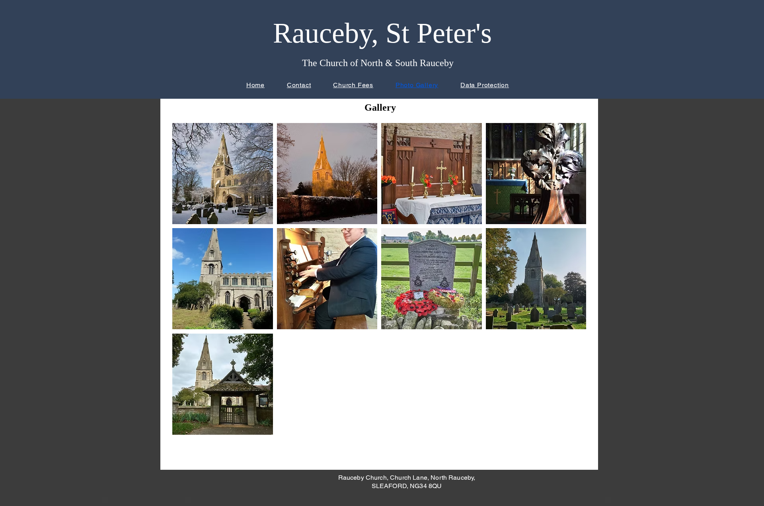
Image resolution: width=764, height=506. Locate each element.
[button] (222, 173)
